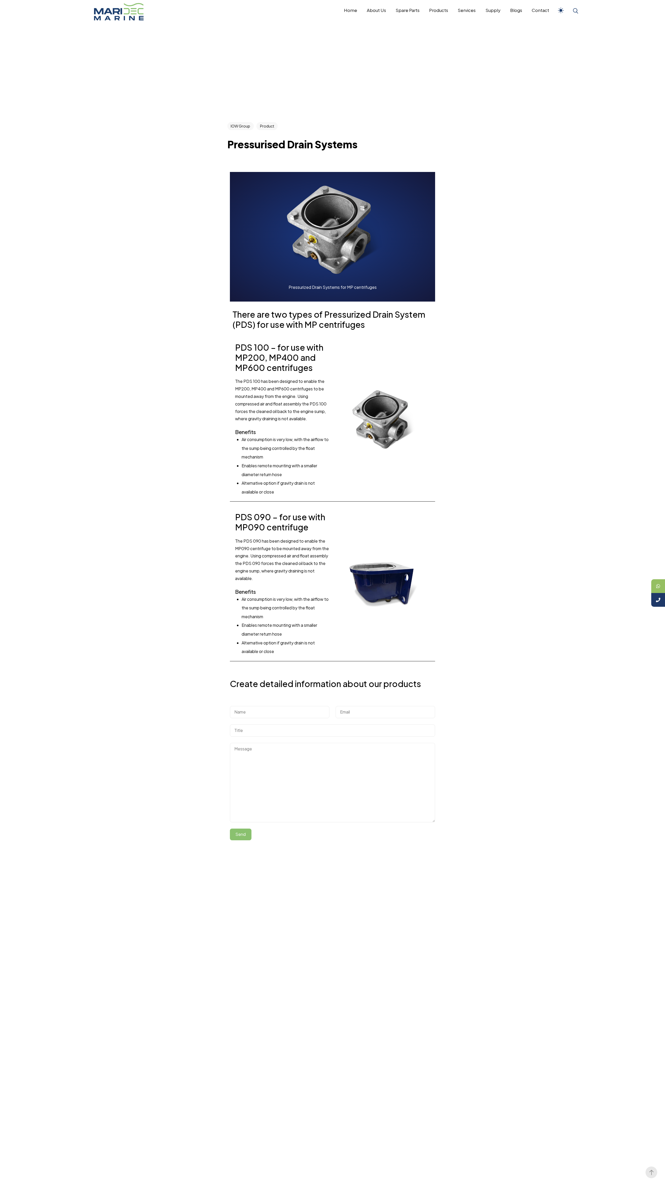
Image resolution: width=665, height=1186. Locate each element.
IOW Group (240, 126)
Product (267, 126)
